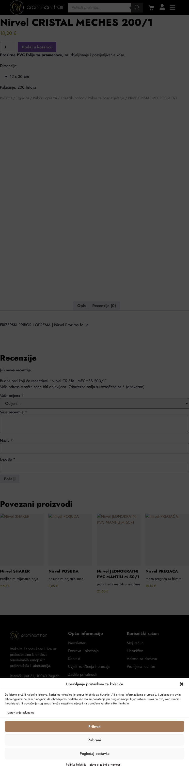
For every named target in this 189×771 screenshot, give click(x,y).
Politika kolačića (76, 764)
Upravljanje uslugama (20, 712)
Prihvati (94, 726)
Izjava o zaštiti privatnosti (105, 764)
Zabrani (94, 740)
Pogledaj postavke (95, 753)
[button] (181, 684)
